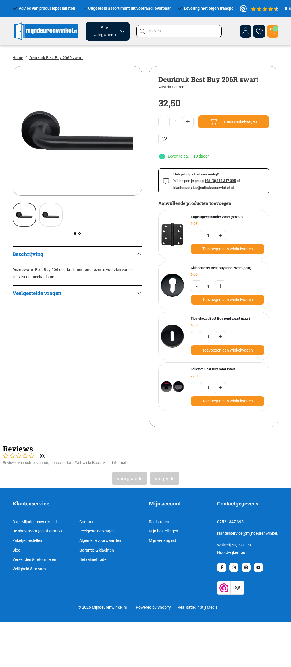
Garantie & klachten (96, 550)
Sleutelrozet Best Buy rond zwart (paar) (220, 319)
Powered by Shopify (153, 607)
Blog (16, 550)
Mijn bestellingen (163, 531)
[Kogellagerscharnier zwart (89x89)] (172, 234)
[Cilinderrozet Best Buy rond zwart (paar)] (172, 285)
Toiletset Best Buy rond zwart (213, 369)
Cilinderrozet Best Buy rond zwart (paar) (221, 268)
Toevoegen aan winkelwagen (227, 249)
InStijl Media (207, 607)
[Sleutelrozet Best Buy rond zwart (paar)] (172, 336)
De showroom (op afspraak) (37, 531)
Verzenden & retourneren (34, 559)
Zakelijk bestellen (27, 540)
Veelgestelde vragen (97, 531)
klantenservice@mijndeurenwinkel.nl (249, 533)
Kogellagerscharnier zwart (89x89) (217, 217)
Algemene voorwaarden (100, 540)
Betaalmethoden (94, 559)
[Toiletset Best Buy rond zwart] (172, 386)
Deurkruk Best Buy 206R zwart (56, 57)
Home (18, 57)
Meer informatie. (116, 463)
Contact (86, 521)
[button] (75, 233)
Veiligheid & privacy (29, 569)
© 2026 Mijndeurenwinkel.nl (102, 607)
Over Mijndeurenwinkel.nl (35, 521)
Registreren (159, 521)
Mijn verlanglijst (162, 540)
